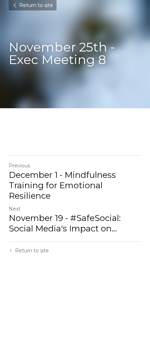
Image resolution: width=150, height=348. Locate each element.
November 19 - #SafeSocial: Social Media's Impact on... (65, 223)
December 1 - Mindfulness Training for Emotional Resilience (62, 185)
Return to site (36, 5)
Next (15, 209)
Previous (19, 166)
